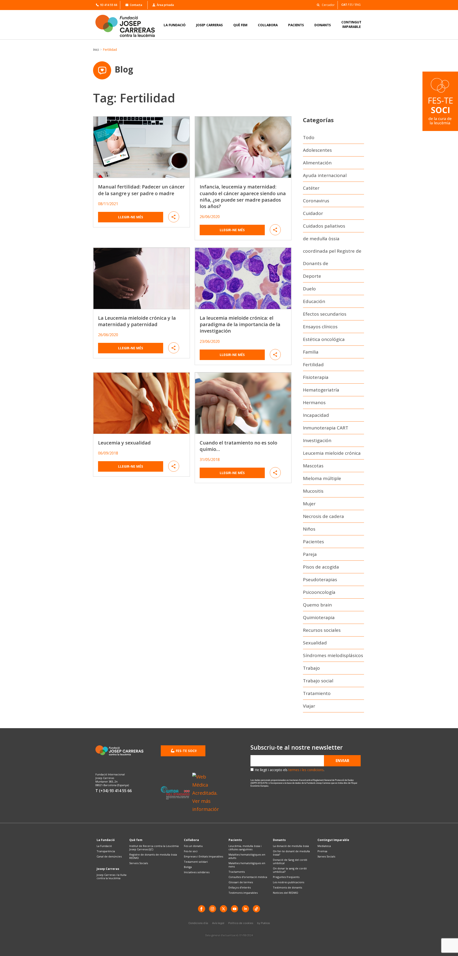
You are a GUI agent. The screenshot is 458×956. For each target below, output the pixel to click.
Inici (96, 49)
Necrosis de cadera (323, 516)
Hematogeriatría (321, 390)
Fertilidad (313, 364)
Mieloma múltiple (322, 478)
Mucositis (313, 491)
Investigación (317, 440)
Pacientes (313, 541)
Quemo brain (317, 605)
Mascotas (313, 466)
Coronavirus (316, 201)
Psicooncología (319, 592)
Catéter (311, 188)
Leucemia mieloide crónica (332, 453)
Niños (309, 529)
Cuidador (313, 213)
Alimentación (317, 163)
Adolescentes (317, 150)
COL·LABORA (268, 25)
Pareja (310, 554)
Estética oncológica (324, 339)
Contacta (136, 5)
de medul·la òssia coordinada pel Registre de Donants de (332, 250)
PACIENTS (296, 25)
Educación (314, 301)
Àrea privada (165, 5)
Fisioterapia (315, 377)
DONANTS (322, 25)
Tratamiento (317, 693)
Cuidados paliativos (324, 226)
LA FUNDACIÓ (175, 25)
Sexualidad (315, 643)
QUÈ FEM (240, 25)
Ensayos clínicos (320, 327)
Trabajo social (318, 681)
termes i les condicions (306, 770)
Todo (308, 137)
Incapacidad (316, 415)
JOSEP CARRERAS (209, 25)
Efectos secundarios (324, 314)
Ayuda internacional (325, 175)
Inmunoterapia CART (325, 428)
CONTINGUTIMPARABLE (351, 24)
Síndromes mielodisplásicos (333, 655)
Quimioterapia (319, 617)
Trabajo (311, 668)
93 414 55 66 (108, 5)
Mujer (309, 504)
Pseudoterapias (320, 579)
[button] (324, 4)
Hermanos (314, 402)
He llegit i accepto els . (289, 770)
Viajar (309, 706)
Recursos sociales (322, 630)
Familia (310, 352)
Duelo (309, 289)
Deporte (312, 276)
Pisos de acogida (321, 567)
